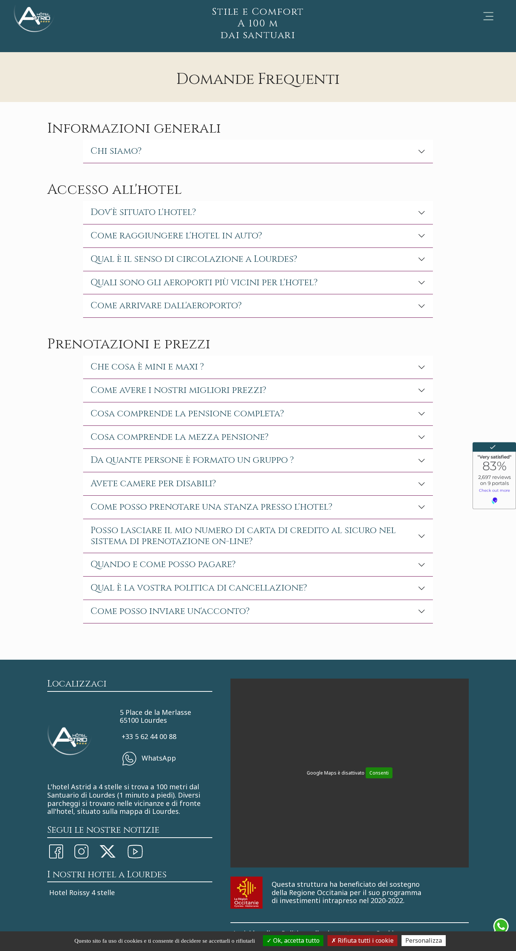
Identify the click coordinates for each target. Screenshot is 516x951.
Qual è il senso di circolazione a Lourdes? (194, 259)
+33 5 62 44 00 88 (149, 736)
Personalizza (423, 940)
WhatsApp (158, 757)
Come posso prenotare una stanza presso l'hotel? (211, 507)
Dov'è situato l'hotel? (143, 212)
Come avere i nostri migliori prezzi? (178, 390)
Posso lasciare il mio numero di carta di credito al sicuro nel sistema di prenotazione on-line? (243, 535)
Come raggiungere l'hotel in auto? (176, 236)
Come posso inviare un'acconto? (170, 611)
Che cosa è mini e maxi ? (147, 367)
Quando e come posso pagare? (163, 564)
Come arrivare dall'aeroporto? (166, 306)
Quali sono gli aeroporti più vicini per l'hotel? (204, 283)
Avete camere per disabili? (153, 484)
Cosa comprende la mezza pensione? (180, 437)
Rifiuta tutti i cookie (365, 940)
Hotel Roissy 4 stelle (82, 892)
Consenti (379, 773)
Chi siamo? (116, 151)
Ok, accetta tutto (296, 940)
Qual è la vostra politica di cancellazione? (199, 588)
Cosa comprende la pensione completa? (187, 414)
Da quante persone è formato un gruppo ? (192, 460)
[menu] (488, 16)
